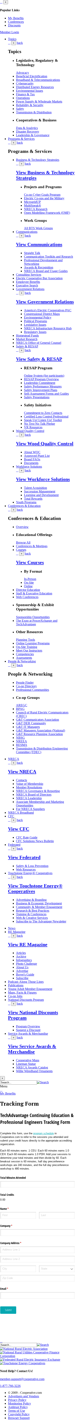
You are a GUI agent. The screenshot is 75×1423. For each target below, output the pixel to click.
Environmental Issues (29, 90)
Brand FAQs (32, 459)
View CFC (18, 829)
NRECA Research (35, 209)
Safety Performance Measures (43, 386)
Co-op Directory (26, 686)
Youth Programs (26, 502)
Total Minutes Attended (13, 1178)
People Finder (25, 682)
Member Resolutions (29, 787)
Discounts (14, 25)
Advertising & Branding (31, 899)
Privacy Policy (17, 1400)
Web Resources (26, 869)
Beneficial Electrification (31, 76)
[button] (43, 1082)
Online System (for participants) (44, 375)
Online (28, 586)
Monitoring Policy (19, 1403)
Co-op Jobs (15, 996)
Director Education (28, 589)
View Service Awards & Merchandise (32, 1049)
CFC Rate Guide (26, 837)
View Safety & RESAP (39, 359)
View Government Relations (45, 301)
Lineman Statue (26, 1064)
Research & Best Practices (32, 910)
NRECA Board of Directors (33, 794)
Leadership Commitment (39, 383)
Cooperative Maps (27, 1060)
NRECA (13, 759)
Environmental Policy (37, 317)
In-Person (30, 579)
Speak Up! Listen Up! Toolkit (43, 420)
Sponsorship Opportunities (33, 617)
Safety (20, 108)
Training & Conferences (31, 914)
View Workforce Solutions (43, 479)
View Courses (30, 562)
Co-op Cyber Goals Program (42, 194)
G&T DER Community (31, 723)
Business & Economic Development (39, 903)
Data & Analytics (27, 128)
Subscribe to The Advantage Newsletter (41, 921)
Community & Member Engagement (39, 907)
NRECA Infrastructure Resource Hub (48, 328)
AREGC (21, 705)
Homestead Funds (27, 335)
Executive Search (27, 285)
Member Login (9, 32)
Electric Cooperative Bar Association (39, 278)
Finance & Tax (25, 94)
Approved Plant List (37, 455)
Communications (26, 231)
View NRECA (22, 771)
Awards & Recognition (38, 267)
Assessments (24, 657)
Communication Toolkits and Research (48, 256)
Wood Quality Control (30, 431)
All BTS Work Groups (38, 228)
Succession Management (39, 491)
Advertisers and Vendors (23, 1396)
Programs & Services (21, 138)
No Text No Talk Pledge (39, 423)
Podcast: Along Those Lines (26, 981)
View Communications (39, 244)
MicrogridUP (32, 202)
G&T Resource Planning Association (39, 734)
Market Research (26, 339)
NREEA (21, 741)
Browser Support (19, 1418)
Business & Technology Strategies (37, 159)
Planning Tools (25, 639)
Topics (12, 39)
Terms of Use (16, 1410)
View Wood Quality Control (44, 443)
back (20, 42)
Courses (21, 549)
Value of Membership (29, 783)
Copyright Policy (19, 1414)
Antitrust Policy (18, 1407)
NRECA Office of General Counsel (38, 342)
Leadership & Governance (32, 135)
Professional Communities (32, 689)
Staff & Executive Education (34, 593)
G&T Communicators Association (37, 719)
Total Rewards (33, 498)
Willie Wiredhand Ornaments (34, 1071)
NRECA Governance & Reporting (38, 791)
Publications (15, 985)
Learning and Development (41, 495)
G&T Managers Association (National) (40, 730)
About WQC (32, 452)
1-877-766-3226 (10, 1386)
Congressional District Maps (42, 314)
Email (8, 1289)
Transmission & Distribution (34, 112)
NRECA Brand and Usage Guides (46, 271)
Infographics (24, 960)
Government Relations (30, 289)
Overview (22, 527)
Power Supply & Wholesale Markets (39, 101)
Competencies (25, 654)
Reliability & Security (29, 105)
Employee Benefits (28, 282)
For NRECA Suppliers (30, 809)
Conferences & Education (24, 506)
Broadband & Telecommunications (38, 80)
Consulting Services (28, 274)
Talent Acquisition (35, 487)
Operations (23, 98)
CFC (11, 816)
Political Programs (35, 321)
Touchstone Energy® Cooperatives (30, 873)
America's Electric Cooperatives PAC (47, 310)
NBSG (20, 737)
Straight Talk (32, 253)
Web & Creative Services (32, 917)
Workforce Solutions (29, 466)
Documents (31, 463)
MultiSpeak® (32, 205)
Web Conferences (27, 597)
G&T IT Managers (28, 727)
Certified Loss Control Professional (46, 416)
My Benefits (16, 18)
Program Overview (28, 1026)
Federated (14, 844)
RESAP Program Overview (41, 379)
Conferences (16, 21)
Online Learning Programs (33, 643)
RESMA (21, 745)
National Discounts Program (26, 999)
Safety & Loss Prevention (32, 866)
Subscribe (22, 978)
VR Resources (33, 427)
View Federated (24, 857)
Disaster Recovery (27, 131)
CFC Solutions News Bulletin (35, 841)
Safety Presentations (36, 397)
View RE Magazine (27, 944)
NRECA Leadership (29, 798)
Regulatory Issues (35, 332)
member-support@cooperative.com (22, 1379)
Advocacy (22, 72)
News (11, 928)
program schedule (43, 1133)
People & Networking (22, 661)
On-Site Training (26, 647)
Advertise (22, 971)
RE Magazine (16, 932)
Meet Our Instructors (29, 650)
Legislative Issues (35, 324)
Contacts (21, 780)
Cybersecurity (25, 83)
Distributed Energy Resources (35, 87)
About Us (22, 967)
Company (11, 1226)
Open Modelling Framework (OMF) (47, 212)
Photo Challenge (26, 963)
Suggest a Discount (28, 1030)
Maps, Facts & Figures (22, 992)
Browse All (23, 542)
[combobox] (57, 1268)
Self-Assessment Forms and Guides (46, 393)
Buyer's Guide (25, 974)
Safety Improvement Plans (40, 390)
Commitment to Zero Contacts (43, 413)
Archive (21, 956)
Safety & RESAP (27, 346)
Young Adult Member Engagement (30, 989)
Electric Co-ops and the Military (44, 198)
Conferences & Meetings (31, 546)
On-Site (29, 582)
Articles (21, 953)
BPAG (20, 708)
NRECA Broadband (21, 812)
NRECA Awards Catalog (32, 1067)
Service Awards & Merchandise (28, 1033)
